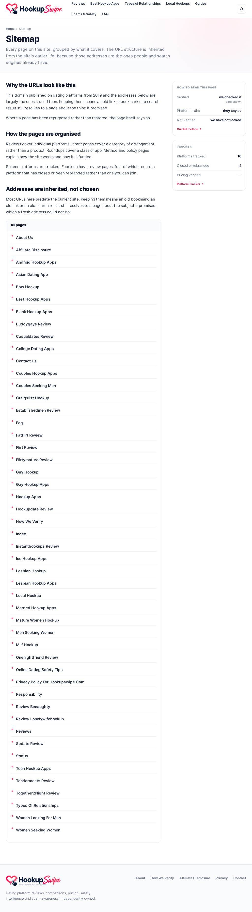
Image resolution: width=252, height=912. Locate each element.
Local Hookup (28, 595)
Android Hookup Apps (36, 262)
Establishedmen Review (38, 410)
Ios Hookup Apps (31, 558)
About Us (24, 237)
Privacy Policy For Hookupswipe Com (50, 682)
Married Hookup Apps (36, 608)
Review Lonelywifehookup (40, 719)
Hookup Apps (28, 496)
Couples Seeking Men (36, 385)
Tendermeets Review (35, 780)
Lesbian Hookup (31, 571)
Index (21, 534)
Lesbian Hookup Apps (36, 583)
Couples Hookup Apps (36, 373)
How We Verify (29, 521)
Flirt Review (26, 447)
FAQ (105, 14)
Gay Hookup (27, 472)
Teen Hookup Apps (33, 768)
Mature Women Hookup (37, 620)
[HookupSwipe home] (34, 8)
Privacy (222, 878)
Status (22, 756)
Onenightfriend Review (37, 657)
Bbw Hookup (27, 287)
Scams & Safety (83, 14)
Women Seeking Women (38, 830)
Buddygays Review (33, 324)
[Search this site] (241, 9)
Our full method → (189, 129)
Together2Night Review (38, 793)
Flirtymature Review (34, 459)
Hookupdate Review (34, 509)
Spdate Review (30, 743)
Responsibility (29, 694)
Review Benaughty (33, 706)
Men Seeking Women (35, 632)
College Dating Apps (35, 348)
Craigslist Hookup (32, 398)
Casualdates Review (35, 336)
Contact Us (26, 361)
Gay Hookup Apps (32, 484)
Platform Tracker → (190, 184)
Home (10, 29)
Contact (239, 878)
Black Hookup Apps (34, 311)
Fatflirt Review (29, 435)
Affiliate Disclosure (33, 250)
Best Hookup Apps (33, 299)
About (140, 878)
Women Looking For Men (38, 817)
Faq (19, 423)
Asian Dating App (32, 274)
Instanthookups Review (37, 546)
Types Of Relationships (37, 805)
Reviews (24, 731)
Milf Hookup (27, 644)
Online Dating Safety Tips (39, 669)
